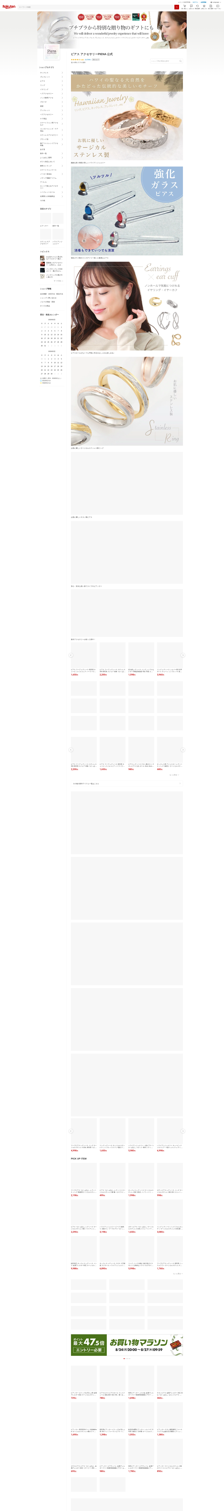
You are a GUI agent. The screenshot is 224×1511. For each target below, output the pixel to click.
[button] (215, 8)
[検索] (176, 13)
